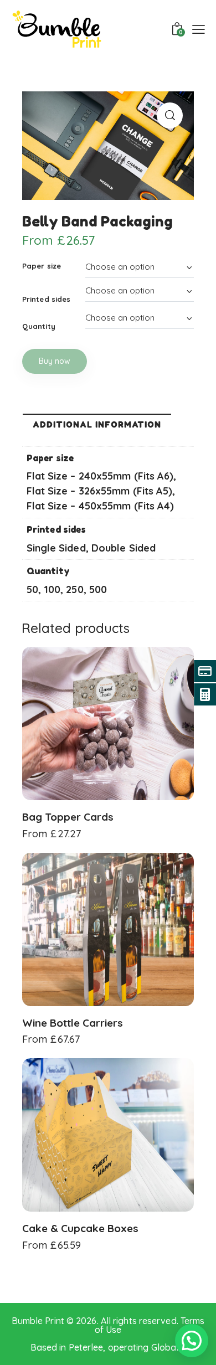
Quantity (38, 326)
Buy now (54, 361)
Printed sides (46, 299)
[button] (170, 115)
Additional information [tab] (97, 424)
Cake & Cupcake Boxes (80, 1228)
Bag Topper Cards (68, 816)
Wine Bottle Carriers (72, 1022)
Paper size (41, 265)
